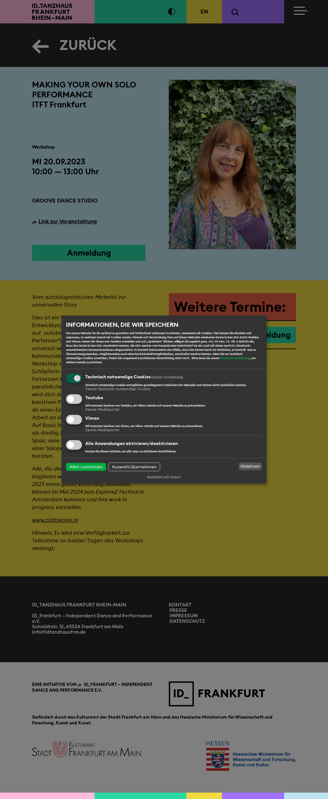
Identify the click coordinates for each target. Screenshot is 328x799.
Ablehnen (250, 466)
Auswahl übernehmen (134, 466)
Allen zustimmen (86, 466)
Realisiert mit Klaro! (164, 476)
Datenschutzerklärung (235, 358)
